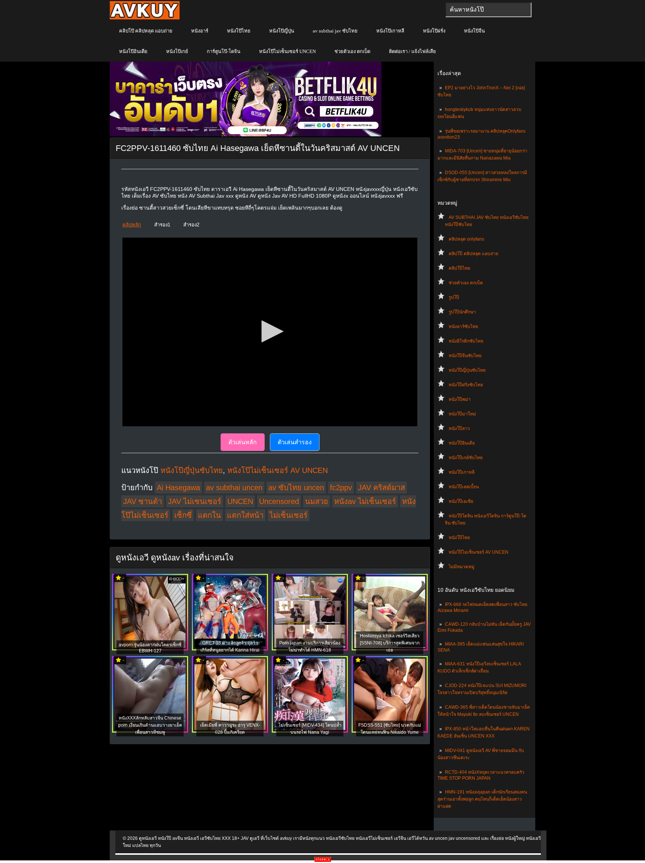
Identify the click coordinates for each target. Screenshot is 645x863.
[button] (269, 331)
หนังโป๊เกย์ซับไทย (466, 457)
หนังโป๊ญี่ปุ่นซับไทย (467, 370)
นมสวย (316, 501)
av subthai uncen (234, 487)
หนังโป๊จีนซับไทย (465, 355)
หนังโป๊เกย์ (177, 51)
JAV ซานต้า (142, 501)
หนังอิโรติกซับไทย (466, 341)
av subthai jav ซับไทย (335, 31)
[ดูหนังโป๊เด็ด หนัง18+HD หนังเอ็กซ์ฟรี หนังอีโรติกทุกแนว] (145, 18)
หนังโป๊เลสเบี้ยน (464, 486)
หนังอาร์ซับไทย (463, 326)
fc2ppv (341, 487)
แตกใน (209, 515)
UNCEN (240, 501)
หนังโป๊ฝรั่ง (434, 31)
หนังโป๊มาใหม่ (462, 414)
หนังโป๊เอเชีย (461, 501)
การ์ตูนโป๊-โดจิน (223, 51)
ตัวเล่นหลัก (242, 442)
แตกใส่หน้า (245, 515)
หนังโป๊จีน (474, 31)
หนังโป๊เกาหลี (390, 31)
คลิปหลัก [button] (131, 225)
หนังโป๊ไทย (238, 31)
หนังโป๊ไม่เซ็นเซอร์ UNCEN (287, 51)
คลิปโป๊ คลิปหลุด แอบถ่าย (145, 31)
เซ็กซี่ (183, 515)
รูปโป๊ (454, 297)
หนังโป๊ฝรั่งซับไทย (466, 384)
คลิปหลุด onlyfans (466, 239)
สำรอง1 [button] (162, 225)
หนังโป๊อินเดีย (133, 51)
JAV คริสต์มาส (381, 487)
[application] (269, 332)
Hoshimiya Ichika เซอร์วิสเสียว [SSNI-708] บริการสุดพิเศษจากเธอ (390, 643)
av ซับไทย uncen (296, 487)
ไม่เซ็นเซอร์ (288, 515)
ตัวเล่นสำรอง (295, 442)
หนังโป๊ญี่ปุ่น (281, 31)
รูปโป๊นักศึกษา (462, 312)
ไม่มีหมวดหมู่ (461, 566)
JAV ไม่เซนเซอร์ (194, 501)
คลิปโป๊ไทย (459, 268)
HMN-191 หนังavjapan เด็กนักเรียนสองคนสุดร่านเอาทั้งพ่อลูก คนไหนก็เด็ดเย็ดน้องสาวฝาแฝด (482, 799)
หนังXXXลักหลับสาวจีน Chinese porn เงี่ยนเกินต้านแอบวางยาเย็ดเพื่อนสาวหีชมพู (150, 725)
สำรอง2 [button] (191, 225)
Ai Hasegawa (178, 487)
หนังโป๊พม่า (460, 399)
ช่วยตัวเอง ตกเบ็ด (352, 51)
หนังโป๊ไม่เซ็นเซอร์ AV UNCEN (478, 552)
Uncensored (279, 501)
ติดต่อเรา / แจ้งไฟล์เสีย (412, 51)
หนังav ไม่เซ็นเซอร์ (365, 501)
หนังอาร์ (199, 31)
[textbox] (488, 9)
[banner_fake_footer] (322, 860)
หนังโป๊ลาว (459, 428)
